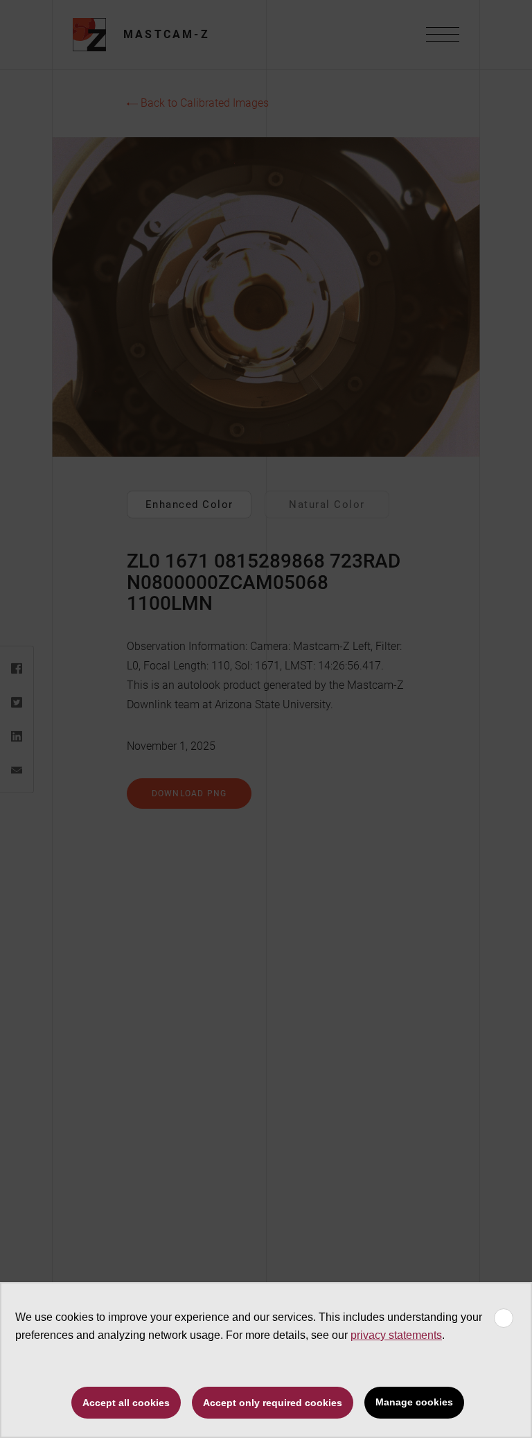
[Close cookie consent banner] (503, 1318)
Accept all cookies (126, 1402)
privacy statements (396, 1335)
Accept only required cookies (272, 1402)
